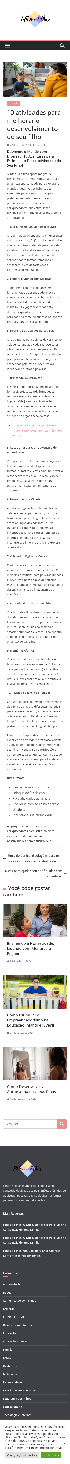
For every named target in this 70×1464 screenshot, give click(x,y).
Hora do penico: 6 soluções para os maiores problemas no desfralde (34, 858)
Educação (14, 103)
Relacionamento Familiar (19, 1390)
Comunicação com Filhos (19, 1300)
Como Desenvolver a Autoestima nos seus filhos (31, 1089)
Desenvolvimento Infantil (19, 1325)
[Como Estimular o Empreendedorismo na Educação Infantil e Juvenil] (35, 978)
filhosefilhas (42, 145)
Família (7, 1349)
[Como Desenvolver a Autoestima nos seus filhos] (35, 1050)
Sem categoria (12, 1406)
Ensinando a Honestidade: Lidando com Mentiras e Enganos (30, 948)
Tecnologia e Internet (17, 1415)
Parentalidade (12, 1382)
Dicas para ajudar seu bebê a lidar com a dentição (33, 873)
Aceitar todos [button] (51, 1455)
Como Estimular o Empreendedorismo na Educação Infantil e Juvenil (30, 1020)
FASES (7, 1358)
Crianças (8, 1309)
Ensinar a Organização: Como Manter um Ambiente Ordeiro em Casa (37, 430)
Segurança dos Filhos (17, 1398)
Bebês (7, 1292)
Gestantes (10, 1366)
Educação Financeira (16, 1341)
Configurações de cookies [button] (22, 1455)
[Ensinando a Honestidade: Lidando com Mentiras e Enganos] (35, 906)
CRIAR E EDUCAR (14, 1317)
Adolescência (11, 1284)
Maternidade (11, 1374)
